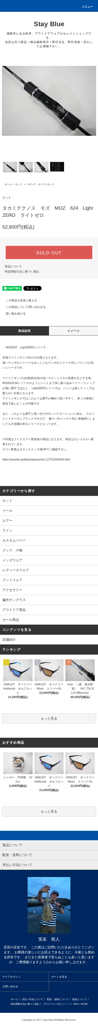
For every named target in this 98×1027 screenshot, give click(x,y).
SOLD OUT (49, 252)
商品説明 (24, 330)
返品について (13, 266)
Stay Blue (49, 24)
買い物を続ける (16, 313)
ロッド (19, 184)
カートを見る (59, 976)
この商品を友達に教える (21, 300)
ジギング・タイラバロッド (40, 184)
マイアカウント (11, 976)
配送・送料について (58, 999)
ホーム (8, 184)
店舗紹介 (9, 639)
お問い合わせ (10, 986)
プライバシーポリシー (55, 1004)
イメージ (73, 330)
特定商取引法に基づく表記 (22, 271)
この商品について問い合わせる (26, 307)
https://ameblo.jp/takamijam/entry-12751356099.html (36, 459)
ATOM (84, 1004)
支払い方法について (32, 999)
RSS (76, 1004)
